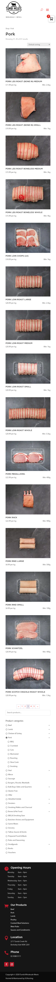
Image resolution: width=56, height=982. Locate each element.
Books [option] (10, 849)
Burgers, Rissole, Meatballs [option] (18, 783)
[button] (28, 725)
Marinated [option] (14, 754)
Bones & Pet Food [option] (15, 812)
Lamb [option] (10, 729)
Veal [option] (10, 771)
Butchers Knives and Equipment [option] (21, 820)
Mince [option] (10, 775)
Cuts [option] (12, 750)
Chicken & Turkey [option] (15, 734)
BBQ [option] (12, 742)
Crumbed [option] (14, 746)
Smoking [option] (13, 766)
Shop (7, 29)
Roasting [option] (13, 758)
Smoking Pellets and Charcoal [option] (20, 807)
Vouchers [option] (12, 853)
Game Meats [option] (13, 824)
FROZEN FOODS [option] (14, 799)
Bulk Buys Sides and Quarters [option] (20, 787)
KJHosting (29, 978)
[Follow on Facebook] (6, 964)
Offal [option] (10, 795)
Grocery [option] (11, 828)
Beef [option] (10, 725)
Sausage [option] (11, 779)
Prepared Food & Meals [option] (17, 836)
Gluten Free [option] (13, 791)
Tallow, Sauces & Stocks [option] (17, 832)
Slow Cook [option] (14, 762)
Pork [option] (10, 738)
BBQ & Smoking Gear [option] (16, 816)
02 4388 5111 (16, 956)
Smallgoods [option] (13, 844)
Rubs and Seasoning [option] (16, 840)
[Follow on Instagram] (12, 964)
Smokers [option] (11, 803)
